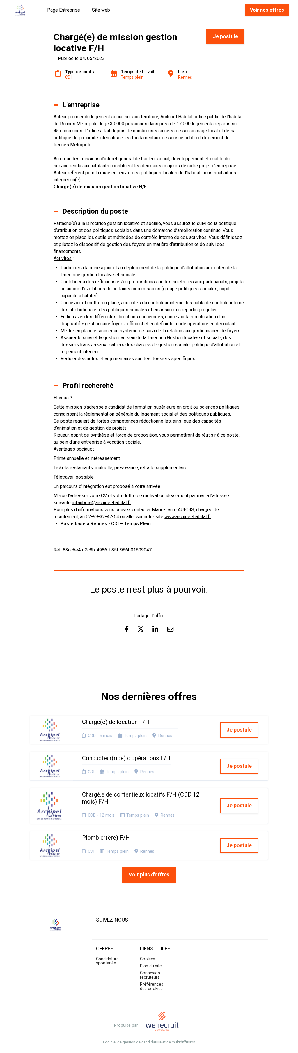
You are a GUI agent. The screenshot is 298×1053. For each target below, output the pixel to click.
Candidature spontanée (107, 961)
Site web (101, 10)
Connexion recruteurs (150, 975)
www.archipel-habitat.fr (187, 516)
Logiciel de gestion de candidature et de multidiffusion (149, 1042)
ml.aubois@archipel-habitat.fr (101, 502)
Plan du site (151, 966)
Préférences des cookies (151, 986)
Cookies (147, 959)
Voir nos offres (267, 10)
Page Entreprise (63, 10)
